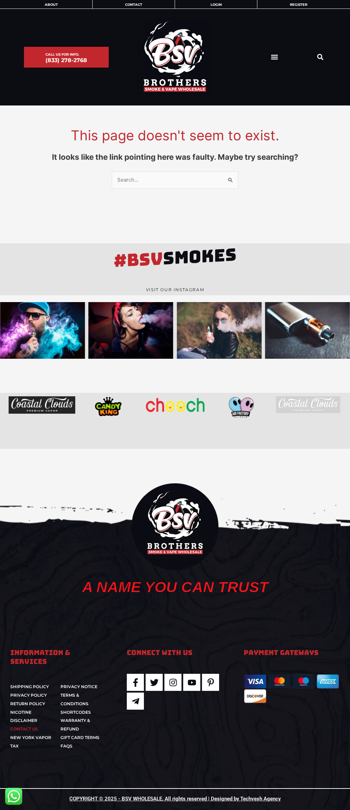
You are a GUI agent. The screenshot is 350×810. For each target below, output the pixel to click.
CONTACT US (24, 728)
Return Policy (27, 703)
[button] (274, 57)
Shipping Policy (29, 686)
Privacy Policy (28, 695)
